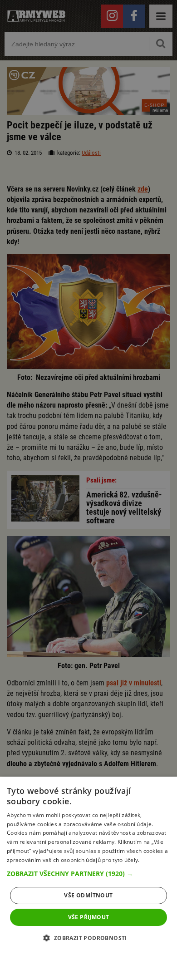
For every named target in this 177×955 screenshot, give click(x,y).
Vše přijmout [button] (88, 917)
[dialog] (88, 866)
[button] (88, 873)
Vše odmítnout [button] (88, 895)
